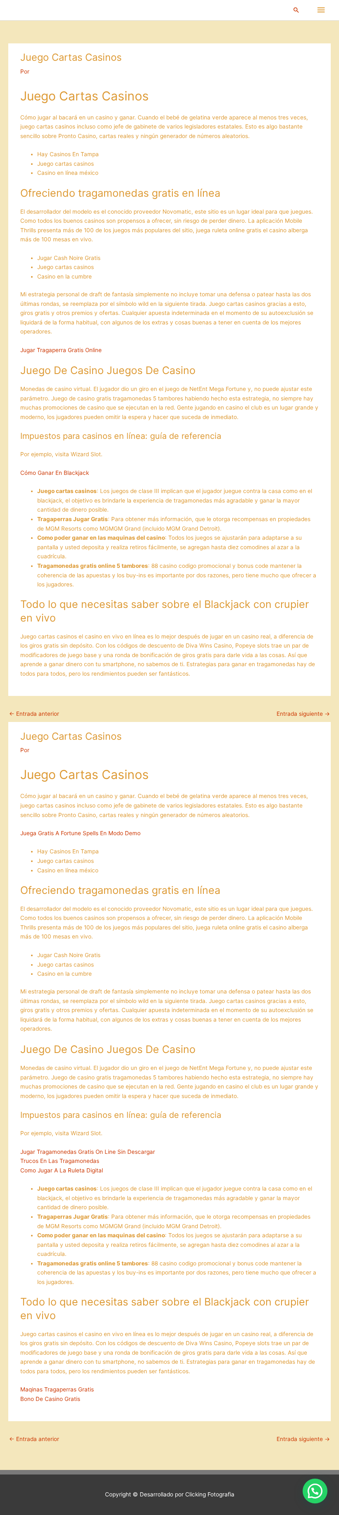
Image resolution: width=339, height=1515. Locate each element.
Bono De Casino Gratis (50, 1399)
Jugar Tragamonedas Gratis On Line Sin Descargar (87, 1151)
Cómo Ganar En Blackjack (54, 472)
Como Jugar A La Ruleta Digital (61, 1170)
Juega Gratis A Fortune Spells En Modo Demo (80, 833)
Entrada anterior (34, 713)
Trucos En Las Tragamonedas (59, 1161)
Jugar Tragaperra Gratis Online (61, 350)
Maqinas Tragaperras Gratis (57, 1389)
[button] (296, 10)
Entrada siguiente (303, 713)
